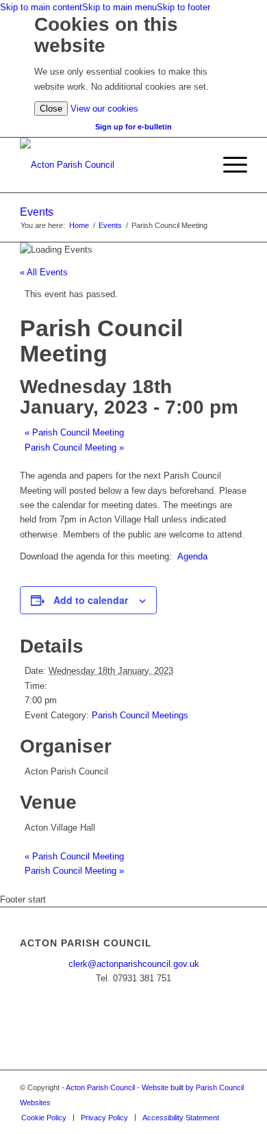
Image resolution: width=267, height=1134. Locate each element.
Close (51, 108)
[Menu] (228, 165)
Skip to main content (41, 7)
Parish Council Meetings (140, 715)
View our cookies (104, 108)
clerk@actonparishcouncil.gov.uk (133, 964)
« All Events (44, 272)
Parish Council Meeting (74, 432)
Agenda (192, 556)
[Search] (196, 165)
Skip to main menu (119, 7)
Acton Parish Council (100, 1087)
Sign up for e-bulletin (133, 127)
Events (36, 212)
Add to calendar (90, 600)
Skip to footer (183, 7)
